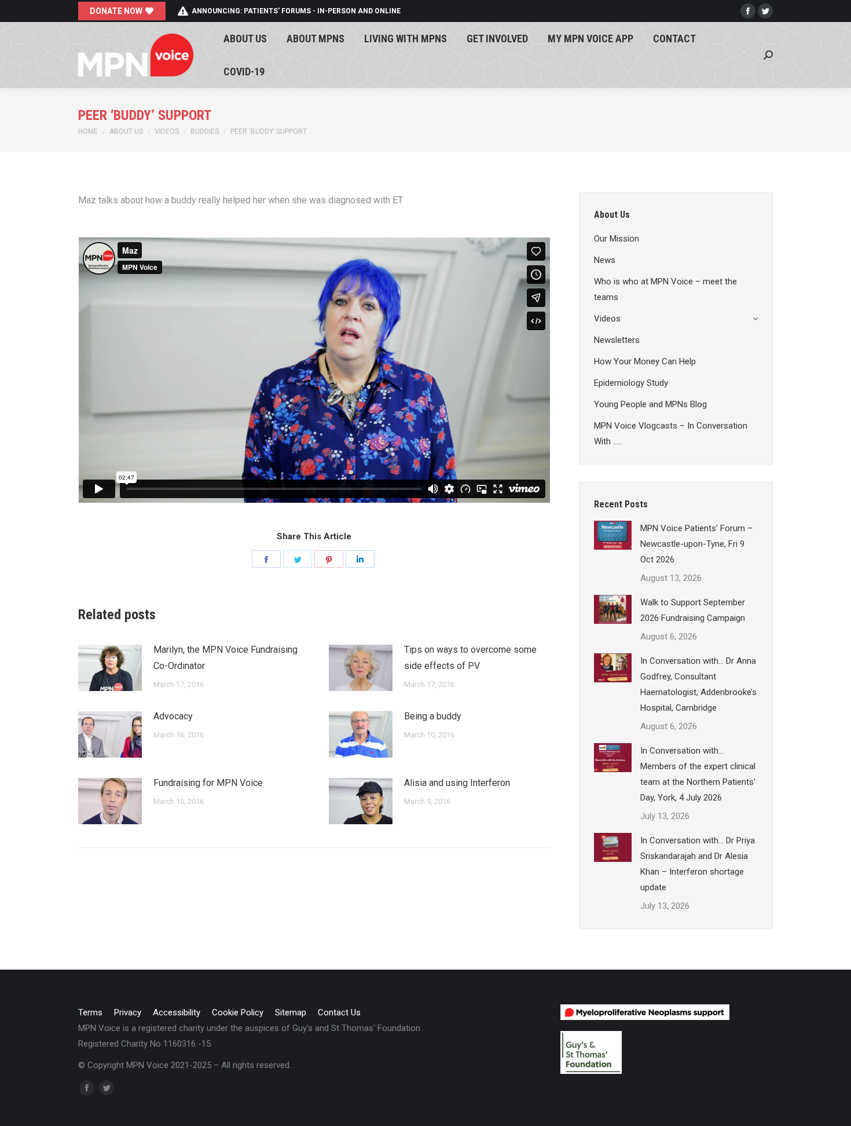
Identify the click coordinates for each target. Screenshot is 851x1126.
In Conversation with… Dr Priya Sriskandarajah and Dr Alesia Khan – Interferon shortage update (697, 864)
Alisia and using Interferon (457, 782)
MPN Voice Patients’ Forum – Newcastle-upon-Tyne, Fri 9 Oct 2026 (696, 544)
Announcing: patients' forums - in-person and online (296, 11)
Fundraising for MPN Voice (208, 782)
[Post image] (110, 668)
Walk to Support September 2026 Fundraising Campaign (692, 610)
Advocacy (173, 716)
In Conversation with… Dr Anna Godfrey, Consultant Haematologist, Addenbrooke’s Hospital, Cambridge (698, 684)
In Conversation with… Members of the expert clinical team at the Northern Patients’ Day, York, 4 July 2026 (697, 774)
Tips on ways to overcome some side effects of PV (470, 657)
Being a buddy (432, 716)
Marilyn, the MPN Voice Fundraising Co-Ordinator (225, 657)
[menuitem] (245, 38)
